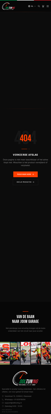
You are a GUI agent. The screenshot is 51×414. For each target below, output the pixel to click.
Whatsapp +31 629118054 (15, 399)
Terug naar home (24, 174)
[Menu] (47, 6)
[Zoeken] (39, 6)
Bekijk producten (24, 182)
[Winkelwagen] (43, 6)
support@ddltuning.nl (13, 403)
